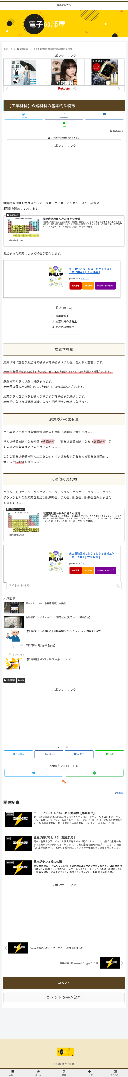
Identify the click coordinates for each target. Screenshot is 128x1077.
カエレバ (84, 278)
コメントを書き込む (64, 997)
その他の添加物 (65, 327)
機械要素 (11, 680)
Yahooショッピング (105, 285)
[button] (118, 586)
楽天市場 (75, 285)
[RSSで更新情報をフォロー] (64, 781)
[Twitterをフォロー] (33, 773)
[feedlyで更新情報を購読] (94, 773)
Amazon (88, 285)
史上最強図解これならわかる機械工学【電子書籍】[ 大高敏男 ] (91, 270)
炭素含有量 (62, 316)
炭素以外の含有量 (66, 321)
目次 (59, 307)
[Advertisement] (64, 172)
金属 (22, 680)
